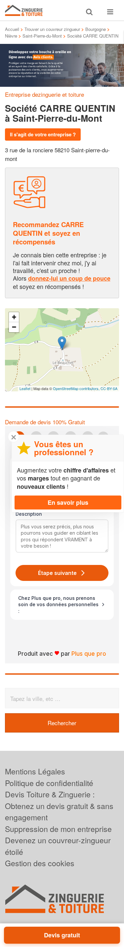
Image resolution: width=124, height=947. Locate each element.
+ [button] (14, 317)
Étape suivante (57, 573)
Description (29, 514)
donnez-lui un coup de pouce (69, 278)
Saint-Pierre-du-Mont (42, 36)
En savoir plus (68, 502)
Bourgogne (95, 29)
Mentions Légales (35, 771)
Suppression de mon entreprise (58, 828)
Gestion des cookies (39, 863)
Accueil (12, 29)
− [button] (14, 327)
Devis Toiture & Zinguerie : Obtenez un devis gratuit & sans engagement (59, 806)
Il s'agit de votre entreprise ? (43, 134)
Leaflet (25, 388)
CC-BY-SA (109, 388)
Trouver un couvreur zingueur (52, 29)
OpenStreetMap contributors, (77, 388)
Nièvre (11, 36)
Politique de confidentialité (49, 782)
